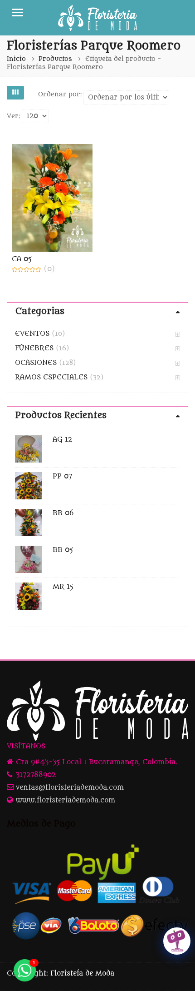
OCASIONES (36, 363)
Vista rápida (56, 259)
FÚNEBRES (34, 348)
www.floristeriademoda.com (65, 800)
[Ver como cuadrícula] (15, 93)
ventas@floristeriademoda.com (70, 788)
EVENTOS (32, 334)
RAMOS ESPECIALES (51, 377)
